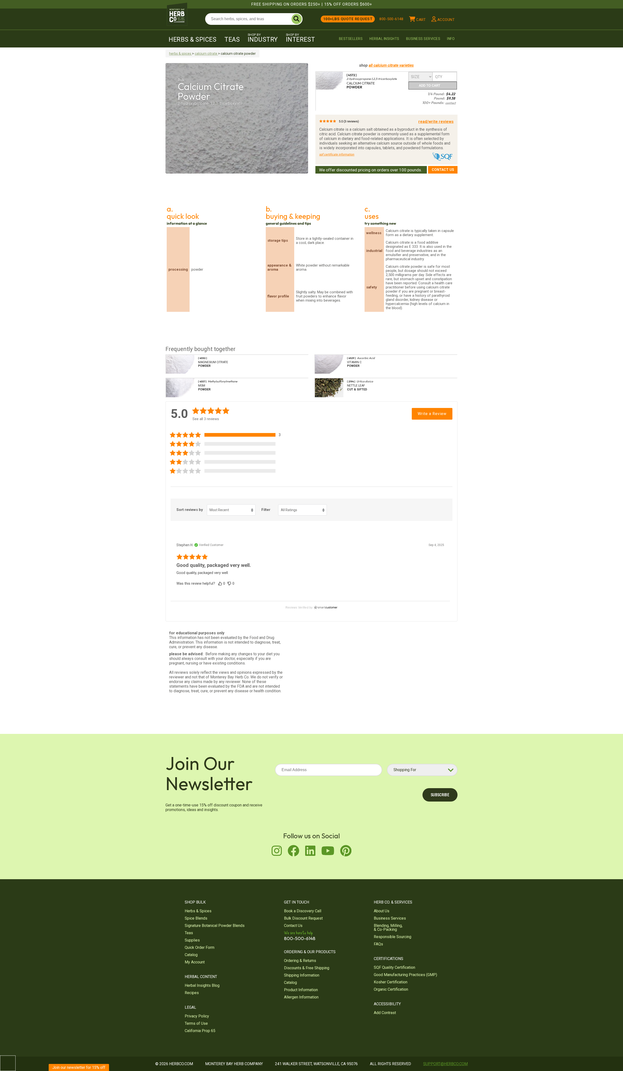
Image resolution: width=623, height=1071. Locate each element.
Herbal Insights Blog (202, 985)
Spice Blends (196, 918)
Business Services (423, 39)
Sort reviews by (189, 510)
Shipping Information (301, 975)
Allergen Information (301, 997)
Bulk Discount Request (303, 918)
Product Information (301, 990)
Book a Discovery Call (302, 911)
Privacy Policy (197, 1016)
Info (451, 39)
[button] (228, 435)
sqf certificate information (336, 154)
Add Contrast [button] (385, 1012)
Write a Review (432, 413)
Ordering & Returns (300, 960)
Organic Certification (391, 989)
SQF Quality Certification (394, 967)
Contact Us (443, 170)
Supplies (192, 940)
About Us (381, 911)
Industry (263, 38)
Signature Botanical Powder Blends (215, 925)
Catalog (191, 954)
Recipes (192, 992)
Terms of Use (196, 1023)
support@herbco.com (445, 1064)
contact (450, 103)
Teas (232, 39)
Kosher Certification (390, 982)
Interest (300, 38)
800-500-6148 (391, 19)
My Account (195, 962)
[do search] (296, 19)
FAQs (378, 944)
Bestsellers (351, 39)
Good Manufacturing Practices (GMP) (405, 974)
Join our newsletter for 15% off (78, 1067)
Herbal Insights (384, 39)
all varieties (391, 65)
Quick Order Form (199, 947)
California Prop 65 (200, 1030)
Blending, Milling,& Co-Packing (388, 927)
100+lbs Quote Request (348, 19)
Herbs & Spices (192, 39)
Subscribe (440, 795)
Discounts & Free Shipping (306, 968)
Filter (265, 510)
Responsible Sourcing (392, 936)
